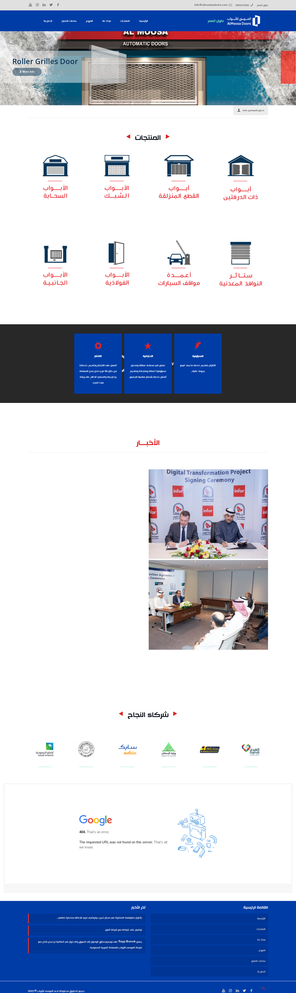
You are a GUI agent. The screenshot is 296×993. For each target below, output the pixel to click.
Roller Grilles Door (45, 61)
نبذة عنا (261, 939)
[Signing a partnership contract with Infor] (208, 514)
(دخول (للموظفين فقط (253, 110)
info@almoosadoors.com (211, 5)
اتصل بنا (261, 971)
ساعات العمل (258, 960)
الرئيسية (261, 918)
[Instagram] (37, 5)
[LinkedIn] (44, 5)
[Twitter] (51, 5)
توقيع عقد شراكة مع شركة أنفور (123, 929)
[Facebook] (58, 5)
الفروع (262, 950)
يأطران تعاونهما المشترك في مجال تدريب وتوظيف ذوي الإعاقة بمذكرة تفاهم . (99, 917)
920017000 (242, 5)
